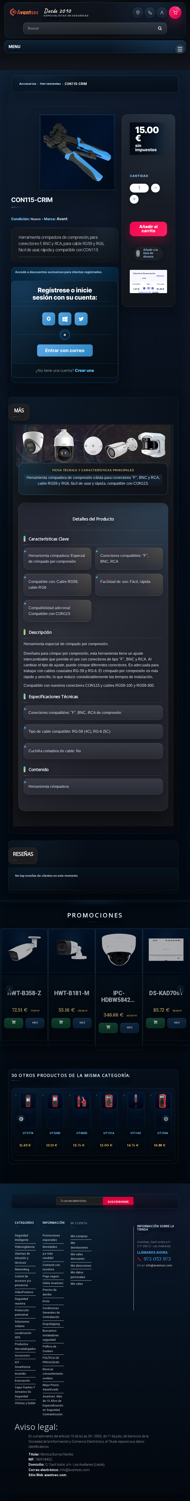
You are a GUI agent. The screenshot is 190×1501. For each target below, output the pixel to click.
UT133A (162, 1133)
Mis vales (77, 1283)
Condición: (20, 219)
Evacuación (22, 1380)
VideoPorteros (24, 1292)
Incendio (20, 1373)
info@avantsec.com (159, 1265)
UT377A (28, 1133)
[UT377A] (28, 1110)
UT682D (81, 1133)
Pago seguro (51, 1276)
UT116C (135, 1133)
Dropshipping (51, 1324)
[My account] (162, 12)
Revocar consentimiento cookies (53, 1374)
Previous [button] (9, 989)
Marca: (50, 219)
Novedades (50, 1247)
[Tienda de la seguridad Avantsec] (24, 12)
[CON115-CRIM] (77, 152)
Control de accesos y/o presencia (23, 1281)
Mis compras (79, 1236)
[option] (55, 987)
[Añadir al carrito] (44, 1023)
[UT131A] (108, 1110)
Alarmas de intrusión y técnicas (22, 1258)
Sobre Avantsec (53, 1283)
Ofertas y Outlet (25, 1403)
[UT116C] (136, 1110)
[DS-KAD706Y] (55, 950)
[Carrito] (175, 12)
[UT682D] (82, 1110)
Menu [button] (14, 46)
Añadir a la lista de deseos (150, 253)
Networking (22, 1269)
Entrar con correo (65, 350)
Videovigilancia (25, 1247)
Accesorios (27, 83)
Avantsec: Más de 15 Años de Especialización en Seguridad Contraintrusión (53, 1405)
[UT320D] (55, 1110)
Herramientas (50, 83)
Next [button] (180, 989)
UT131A (108, 1133)
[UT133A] (162, 1110)
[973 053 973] (150, 12)
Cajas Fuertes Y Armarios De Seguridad (25, 1392)
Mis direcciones (81, 1265)
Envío (46, 1301)
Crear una (84, 370)
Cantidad (139, 176)
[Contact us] (138, 12)
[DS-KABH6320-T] (150, 950)
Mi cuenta (79, 1223)
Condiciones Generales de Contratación (51, 1313)
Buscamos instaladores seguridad (51, 1335)
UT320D (55, 1133)
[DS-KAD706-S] (102, 950)
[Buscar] (160, 28)
